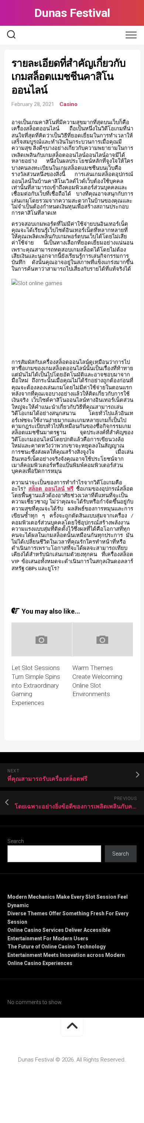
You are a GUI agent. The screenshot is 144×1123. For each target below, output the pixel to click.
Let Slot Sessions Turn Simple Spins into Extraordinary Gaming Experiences (35, 685)
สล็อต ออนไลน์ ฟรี (51, 489)
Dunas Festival (72, 13)
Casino (68, 104)
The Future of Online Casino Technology (56, 947)
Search (15, 841)
